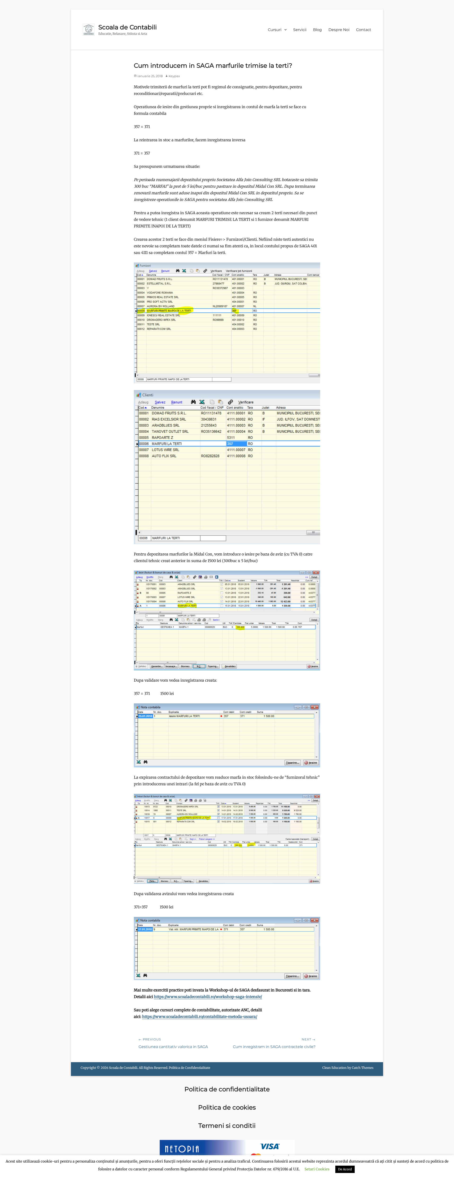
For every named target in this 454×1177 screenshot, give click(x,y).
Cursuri (274, 29)
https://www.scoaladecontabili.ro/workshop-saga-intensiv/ (208, 996)
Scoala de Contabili (127, 27)
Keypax (174, 76)
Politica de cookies (227, 1107)
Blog (317, 29)
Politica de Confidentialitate (189, 1068)
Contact (363, 29)
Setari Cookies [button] (317, 1169)
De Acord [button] (345, 1169)
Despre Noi (338, 29)
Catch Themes (362, 1068)
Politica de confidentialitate (227, 1089)
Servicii (299, 29)
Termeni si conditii (227, 1125)
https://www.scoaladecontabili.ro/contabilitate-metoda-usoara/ (199, 1016)
